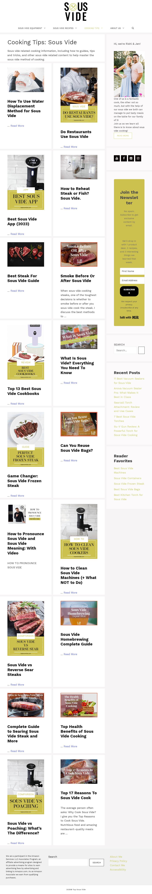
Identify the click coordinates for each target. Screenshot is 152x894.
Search (52, 856)
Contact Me (117, 865)
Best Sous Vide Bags (127, 489)
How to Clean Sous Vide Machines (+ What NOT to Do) (78, 575)
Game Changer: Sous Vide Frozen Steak (24, 481)
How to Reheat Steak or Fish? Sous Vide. (75, 193)
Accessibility (118, 869)
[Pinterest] (131, 158)
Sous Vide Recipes (63, 28)
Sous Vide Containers (127, 478)
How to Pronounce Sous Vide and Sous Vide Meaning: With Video (25, 543)
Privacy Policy (118, 860)
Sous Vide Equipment (30, 28)
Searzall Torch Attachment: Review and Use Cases (127, 407)
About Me (116, 856)
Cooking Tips (91, 28)
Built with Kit (129, 317)
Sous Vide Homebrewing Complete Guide (76, 639)
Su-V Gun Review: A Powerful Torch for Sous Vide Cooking (126, 431)
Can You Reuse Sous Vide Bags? (77, 448)
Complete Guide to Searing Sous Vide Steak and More (23, 733)
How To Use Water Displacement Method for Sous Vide (25, 108)
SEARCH (119, 344)
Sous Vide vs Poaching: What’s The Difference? (24, 828)
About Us (115, 28)
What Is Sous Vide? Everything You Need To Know (77, 365)
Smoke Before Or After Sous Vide (78, 278)
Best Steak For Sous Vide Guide (23, 278)
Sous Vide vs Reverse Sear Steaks (20, 670)
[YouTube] (117, 158)
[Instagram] (138, 158)
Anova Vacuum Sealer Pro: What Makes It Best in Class (128, 392)
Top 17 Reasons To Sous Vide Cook (79, 795)
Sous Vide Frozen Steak (129, 483)
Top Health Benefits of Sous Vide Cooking (77, 731)
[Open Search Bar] (133, 28)
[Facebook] (124, 158)
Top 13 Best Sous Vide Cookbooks (24, 391)
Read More (17, 125)
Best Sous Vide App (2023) (22, 221)
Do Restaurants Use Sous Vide (76, 134)
